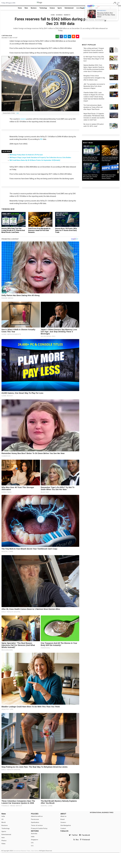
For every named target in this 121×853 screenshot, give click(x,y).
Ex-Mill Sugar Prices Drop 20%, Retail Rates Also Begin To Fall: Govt (93, 59)
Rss (77, 840)
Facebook (85, 835)
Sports (60, 8)
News (26, 8)
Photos (4, 840)
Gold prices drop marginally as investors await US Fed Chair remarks (39, 230)
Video (3, 843)
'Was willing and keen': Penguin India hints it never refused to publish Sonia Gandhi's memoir (93, 50)
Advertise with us (37, 816)
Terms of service (37, 825)
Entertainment (69, 8)
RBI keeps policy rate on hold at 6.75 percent (26, 155)
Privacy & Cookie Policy (39, 828)
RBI (41, 139)
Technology (43, 8)
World (4, 822)
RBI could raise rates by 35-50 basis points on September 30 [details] (35, 160)
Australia (34, 833)
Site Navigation (65, 825)
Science (52, 8)
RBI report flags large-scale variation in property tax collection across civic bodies (40, 157)
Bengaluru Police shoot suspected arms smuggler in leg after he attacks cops (94, 78)
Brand (62, 819)
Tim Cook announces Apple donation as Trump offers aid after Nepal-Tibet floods (92, 107)
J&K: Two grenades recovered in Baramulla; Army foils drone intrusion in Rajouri (94, 86)
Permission (35, 819)
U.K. (32, 842)
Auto (3, 837)
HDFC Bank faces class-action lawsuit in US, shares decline (109, 176)
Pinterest (85, 840)
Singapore (34, 839)
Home (20, 8)
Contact (63, 828)
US (2, 819)
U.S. (32, 845)
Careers (63, 822)
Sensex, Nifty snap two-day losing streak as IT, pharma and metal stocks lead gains (13, 230)
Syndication (35, 822)
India (3, 816)
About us (63, 816)
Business (34, 8)
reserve (23, 119)
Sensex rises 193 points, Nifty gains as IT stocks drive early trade (66, 230)
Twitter (74, 835)
